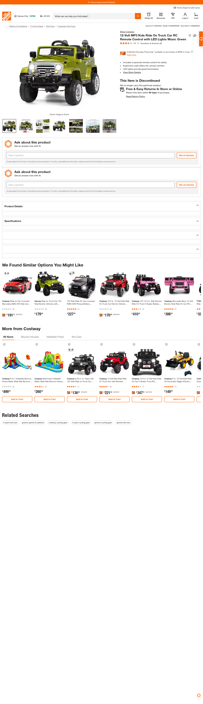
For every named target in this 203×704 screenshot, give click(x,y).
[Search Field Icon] (138, 16)
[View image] (9, 126)
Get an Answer (186, 155)
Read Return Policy (135, 96)
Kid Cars (50, 26)
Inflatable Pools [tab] (55, 336)
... (5, 26)
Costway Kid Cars (66, 26)
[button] (101, 206)
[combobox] (94, 16)
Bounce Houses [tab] (30, 336)
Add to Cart (17, 399)
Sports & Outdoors (18, 26)
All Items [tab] (8, 336)
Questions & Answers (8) (151, 43)
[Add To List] (190, 35)
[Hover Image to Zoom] (59, 71)
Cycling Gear (36, 26)
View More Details (132, 72)
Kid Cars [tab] (76, 336)
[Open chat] (201, 38)
